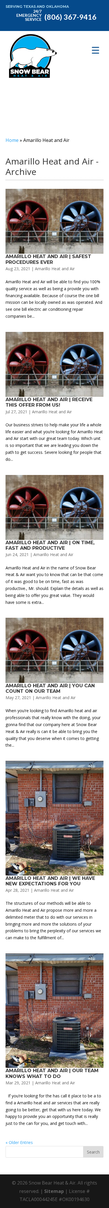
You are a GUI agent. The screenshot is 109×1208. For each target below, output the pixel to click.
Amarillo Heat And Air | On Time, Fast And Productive (50, 545)
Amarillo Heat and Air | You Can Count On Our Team (50, 688)
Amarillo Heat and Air (55, 268)
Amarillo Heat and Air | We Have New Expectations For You (50, 881)
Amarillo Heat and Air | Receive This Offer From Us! (49, 402)
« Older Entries (19, 1142)
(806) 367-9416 (56, 15)
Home (12, 140)
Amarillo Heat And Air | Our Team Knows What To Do (52, 1073)
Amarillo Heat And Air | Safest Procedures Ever (48, 259)
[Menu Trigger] (95, 50)
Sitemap (54, 1191)
